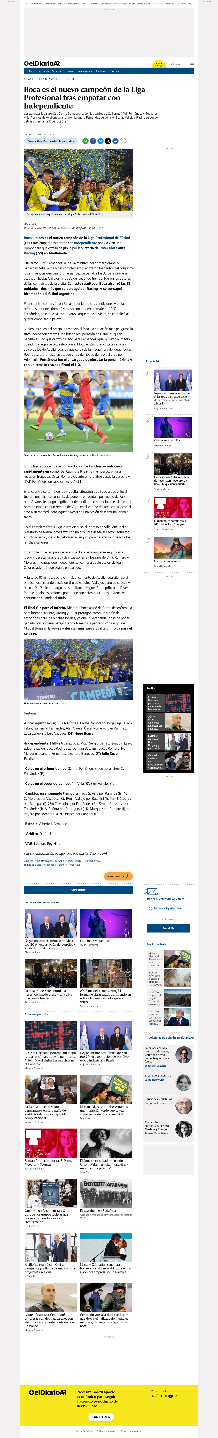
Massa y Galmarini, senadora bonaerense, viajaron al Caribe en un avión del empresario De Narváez (105, 1268)
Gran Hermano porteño (71, 4)
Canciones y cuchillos (95, 941)
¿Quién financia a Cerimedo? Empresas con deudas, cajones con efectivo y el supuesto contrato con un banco (49, 1320)
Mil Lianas (101, 71)
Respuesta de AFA (172, 4)
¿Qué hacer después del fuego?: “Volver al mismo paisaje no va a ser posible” (155, 998)
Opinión (70, 71)
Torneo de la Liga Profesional (39, 864)
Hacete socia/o (158, 65)
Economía (43, 71)
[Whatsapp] (85, 141)
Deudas (147, 4)
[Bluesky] (100, 141)
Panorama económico (53, 4)
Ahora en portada (36, 1014)
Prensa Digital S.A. (84, 1431)
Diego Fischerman (89, 944)
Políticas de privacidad (107, 1431)
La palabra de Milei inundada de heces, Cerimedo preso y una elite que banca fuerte (48, 994)
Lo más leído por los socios (42, 902)
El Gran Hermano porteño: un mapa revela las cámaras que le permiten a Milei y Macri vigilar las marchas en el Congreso (50, 1058)
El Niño (183, 4)
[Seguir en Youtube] (170, 1396)
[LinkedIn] (115, 141)
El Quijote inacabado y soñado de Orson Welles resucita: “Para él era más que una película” (104, 1164)
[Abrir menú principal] (192, 63)
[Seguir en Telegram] (161, 1396)
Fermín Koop (86, 1118)
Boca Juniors (74, 860)
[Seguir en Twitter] (152, 1396)
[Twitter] (108, 141)
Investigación (85, 71)
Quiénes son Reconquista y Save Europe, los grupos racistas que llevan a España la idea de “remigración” (47, 1216)
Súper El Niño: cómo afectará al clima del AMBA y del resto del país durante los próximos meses (155, 978)
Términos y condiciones (131, 1431)
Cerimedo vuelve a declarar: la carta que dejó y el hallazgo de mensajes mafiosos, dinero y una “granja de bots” (105, 1320)
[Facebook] (93, 141)
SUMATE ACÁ (101, 1417)
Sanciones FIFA (157, 4)
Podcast (115, 71)
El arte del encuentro (167, 561)
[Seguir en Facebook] (157, 1396)
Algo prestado (193, 4)
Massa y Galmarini (136, 4)
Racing (61, 864)
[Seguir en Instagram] (165, 1396)
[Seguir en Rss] (176, 1396)
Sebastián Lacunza (34, 1002)
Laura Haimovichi (162, 566)
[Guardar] (123, 141)
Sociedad (57, 71)
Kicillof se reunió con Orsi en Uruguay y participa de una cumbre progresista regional (50, 1268)
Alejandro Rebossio (34, 952)
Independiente (85, 243)
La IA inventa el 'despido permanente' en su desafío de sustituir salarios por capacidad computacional (46, 1112)
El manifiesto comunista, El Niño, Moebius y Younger (48, 1162)
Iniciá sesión (175, 64)
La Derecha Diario (105, 4)
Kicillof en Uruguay (120, 4)
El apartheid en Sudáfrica (98, 1211)
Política (30, 71)
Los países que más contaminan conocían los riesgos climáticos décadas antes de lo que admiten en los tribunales (155, 1017)
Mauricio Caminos (34, 1068)
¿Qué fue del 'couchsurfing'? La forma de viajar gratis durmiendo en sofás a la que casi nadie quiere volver (105, 996)
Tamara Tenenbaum (35, 1168)
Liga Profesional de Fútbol (50, 860)
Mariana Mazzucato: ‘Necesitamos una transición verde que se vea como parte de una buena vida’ (104, 1110)
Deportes (28, 860)
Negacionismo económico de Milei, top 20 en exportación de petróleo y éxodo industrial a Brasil (50, 944)
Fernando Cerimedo (89, 4)
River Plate (74, 864)
